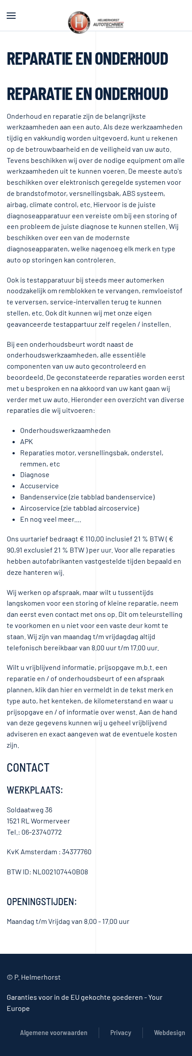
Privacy (120, 1032)
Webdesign (169, 1032)
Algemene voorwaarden (54, 1032)
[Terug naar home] (96, 22)
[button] (11, 15)
